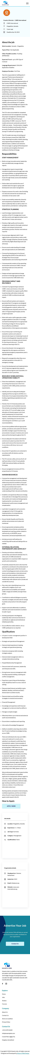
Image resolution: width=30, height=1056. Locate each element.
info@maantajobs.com (8, 1033)
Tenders (4, 1000)
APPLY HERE (11, 806)
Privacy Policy (6, 1022)
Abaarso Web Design (23, 1053)
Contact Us (15, 943)
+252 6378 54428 (7, 1030)
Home (4, 994)
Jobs (3, 997)
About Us (5, 1012)
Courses (4, 1004)
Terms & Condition (7, 1018)
